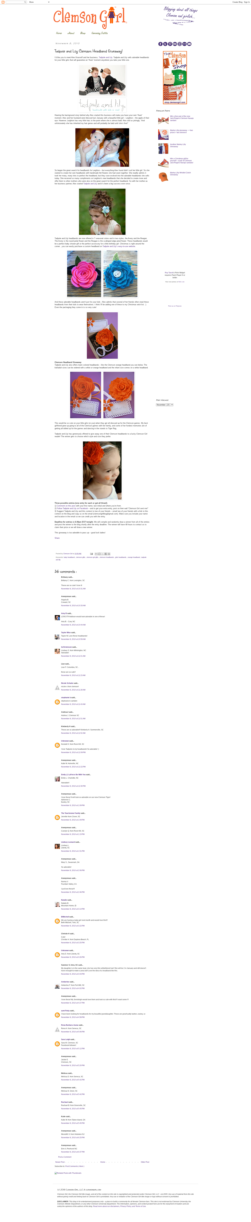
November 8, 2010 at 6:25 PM (73, 1138)
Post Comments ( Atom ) (74, 1166)
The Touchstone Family (71, 813)
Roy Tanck (169, 273)
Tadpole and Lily (105, 57)
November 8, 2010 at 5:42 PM (73, 1080)
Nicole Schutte (67, 683)
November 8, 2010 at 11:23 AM (73, 675)
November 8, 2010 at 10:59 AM (73, 639)
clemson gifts (81, 557)
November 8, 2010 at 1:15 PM (73, 834)
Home (59, 33)
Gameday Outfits (99, 33)
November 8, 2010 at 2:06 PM (73, 870)
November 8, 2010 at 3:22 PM (73, 926)
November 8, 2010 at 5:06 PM (73, 1032)
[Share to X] (102, 553)
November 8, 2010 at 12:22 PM (73, 767)
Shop (82, 33)
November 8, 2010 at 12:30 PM (73, 786)
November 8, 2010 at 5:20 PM (73, 1065)
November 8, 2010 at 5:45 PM (73, 1109)
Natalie (64, 900)
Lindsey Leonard (68, 842)
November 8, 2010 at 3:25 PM (73, 943)
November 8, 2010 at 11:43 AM (73, 704)
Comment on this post (66, 506)
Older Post (145, 1162)
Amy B (64, 613)
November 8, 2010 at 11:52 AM (73, 733)
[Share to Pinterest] (108, 553)
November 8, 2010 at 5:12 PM (73, 1049)
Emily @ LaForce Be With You (73, 775)
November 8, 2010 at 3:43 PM (73, 974)
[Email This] (96, 553)
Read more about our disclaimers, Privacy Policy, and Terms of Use (119, 1206)
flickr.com (181, 282)
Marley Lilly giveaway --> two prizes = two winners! (181, 131)
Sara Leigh (65, 1039)
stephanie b (66, 698)
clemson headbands (107, 557)
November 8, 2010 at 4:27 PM (73, 1003)
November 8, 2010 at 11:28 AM (73, 690)
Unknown (65, 741)
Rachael (64, 1102)
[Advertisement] (178, 207)
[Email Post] (91, 553)
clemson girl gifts (93, 557)
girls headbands (121, 557)
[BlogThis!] (99, 553)
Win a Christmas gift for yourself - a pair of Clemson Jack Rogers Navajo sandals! (181, 161)
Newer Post (59, 1162)
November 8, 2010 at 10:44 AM (73, 625)
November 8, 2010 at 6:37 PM (73, 1152)
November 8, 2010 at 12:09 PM (73, 752)
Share (57, 538)
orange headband (134, 557)
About (71, 33)
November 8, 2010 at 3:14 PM (73, 909)
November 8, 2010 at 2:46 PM (73, 892)
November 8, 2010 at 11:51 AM (73, 719)
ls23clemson (66, 647)
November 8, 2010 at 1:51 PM (73, 851)
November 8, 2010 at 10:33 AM (73, 606)
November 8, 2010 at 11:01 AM (73, 656)
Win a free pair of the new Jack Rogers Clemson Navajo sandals (182, 118)
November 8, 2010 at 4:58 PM (73, 1017)
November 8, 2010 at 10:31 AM (73, 589)
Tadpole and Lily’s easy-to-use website (119, 246)
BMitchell (65, 917)
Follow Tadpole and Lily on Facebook (72, 508)
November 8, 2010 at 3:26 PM (73, 957)
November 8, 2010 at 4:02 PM (73, 988)
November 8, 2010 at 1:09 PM (73, 805)
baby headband (69, 557)
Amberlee (65, 982)
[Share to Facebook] (105, 553)
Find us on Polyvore (175, 306)
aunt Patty (65, 1011)
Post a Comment (64, 1157)
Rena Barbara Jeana (70, 1025)
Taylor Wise (66, 633)
